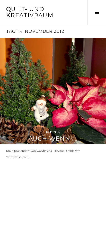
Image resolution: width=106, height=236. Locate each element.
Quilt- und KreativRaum (30, 12)
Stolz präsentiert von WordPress (29, 151)
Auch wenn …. (53, 138)
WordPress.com (17, 157)
